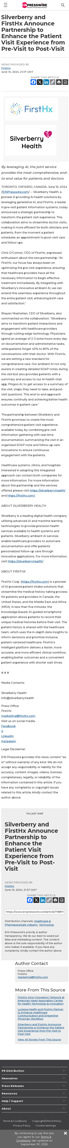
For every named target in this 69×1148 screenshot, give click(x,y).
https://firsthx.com (35, 581)
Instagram (8, 741)
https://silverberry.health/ (47, 490)
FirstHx (6, 68)
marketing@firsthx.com (18, 716)
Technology (46, 924)
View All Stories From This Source (39, 1039)
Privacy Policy (21, 1125)
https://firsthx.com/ (21, 495)
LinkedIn (7, 736)
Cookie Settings (46, 1125)
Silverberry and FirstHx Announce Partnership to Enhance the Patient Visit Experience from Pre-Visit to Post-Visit (41, 1029)
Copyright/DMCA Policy (46, 1121)
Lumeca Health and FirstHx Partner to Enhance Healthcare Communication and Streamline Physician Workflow (40, 1014)
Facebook (8, 726)
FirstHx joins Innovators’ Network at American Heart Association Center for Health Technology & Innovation (41, 1000)
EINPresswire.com (15, 192)
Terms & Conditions (15, 1121)
